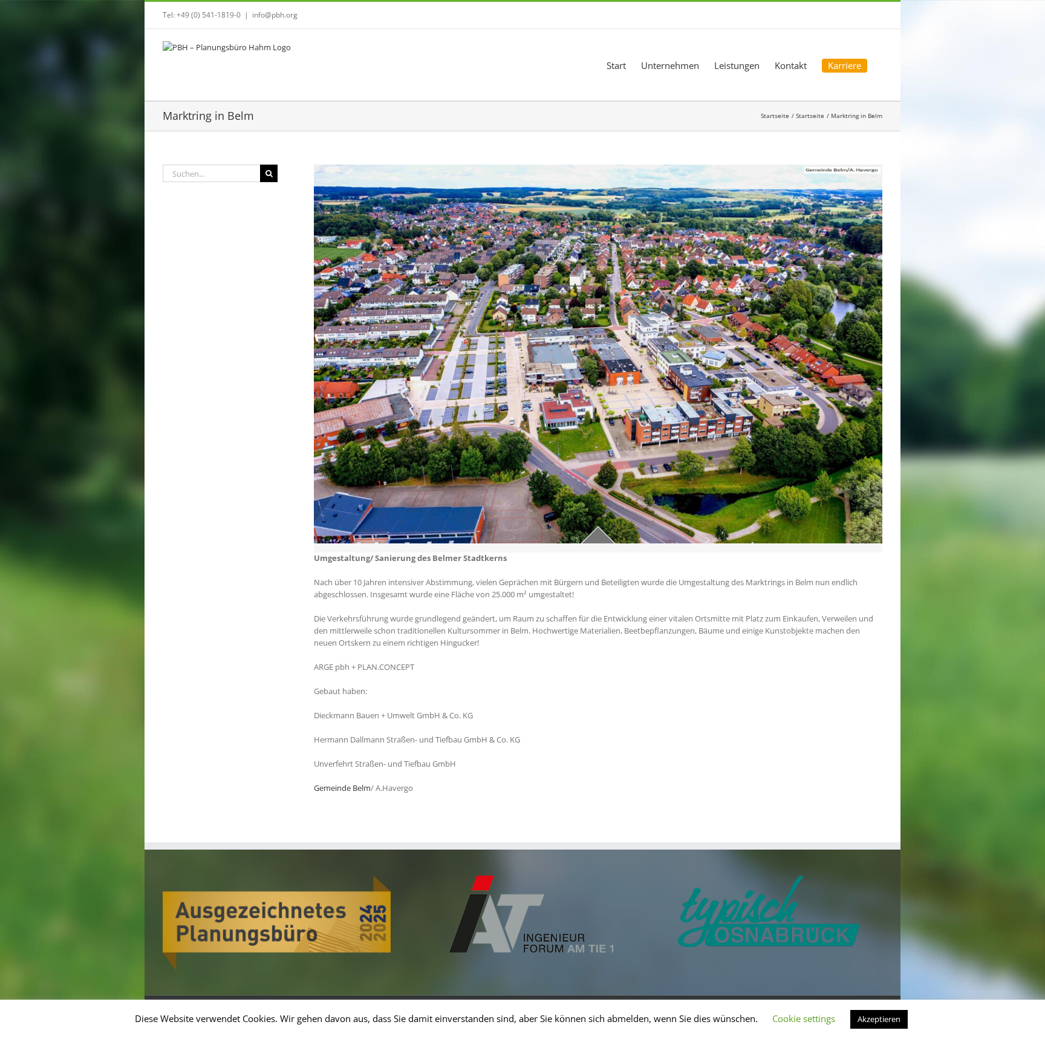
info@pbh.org (275, 15)
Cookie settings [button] (803, 1018)
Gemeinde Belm (342, 787)
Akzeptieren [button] (879, 1019)
